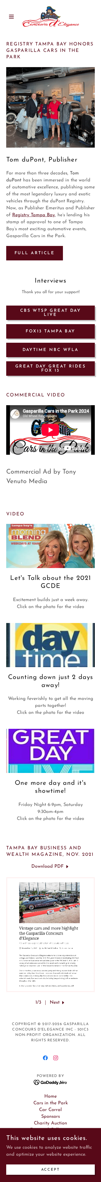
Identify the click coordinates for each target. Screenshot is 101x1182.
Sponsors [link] (50, 1116)
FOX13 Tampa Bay (50, 331)
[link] (50, 16)
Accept (50, 1170)
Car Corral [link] (50, 1110)
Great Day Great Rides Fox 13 (50, 368)
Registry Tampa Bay (33, 215)
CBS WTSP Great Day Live (50, 313)
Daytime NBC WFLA (51, 350)
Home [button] (50, 1096)
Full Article (35, 253)
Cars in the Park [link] (50, 1103)
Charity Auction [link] (50, 1123)
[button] (12, 16)
